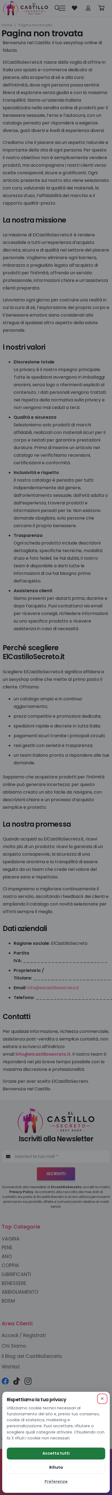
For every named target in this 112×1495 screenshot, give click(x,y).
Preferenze (56, 1481)
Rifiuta (56, 1467)
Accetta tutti (56, 1453)
